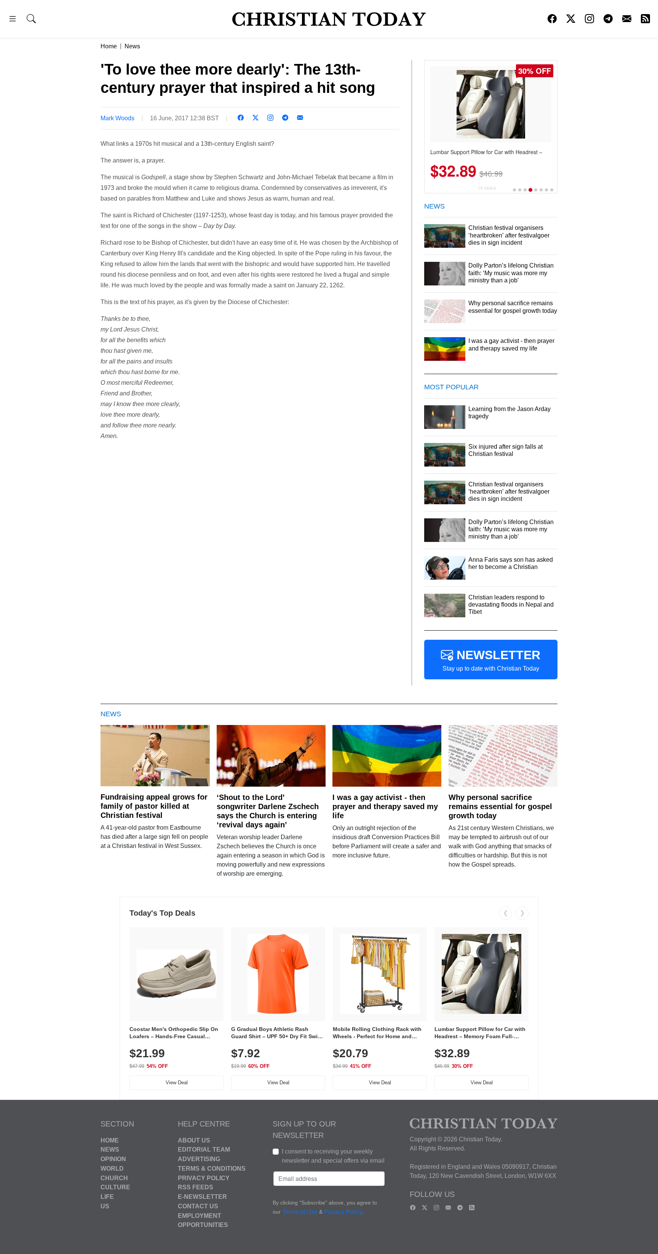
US (105, 1206)
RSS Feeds (195, 1187)
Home (109, 46)
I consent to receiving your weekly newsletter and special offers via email (333, 1156)
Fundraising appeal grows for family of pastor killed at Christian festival (154, 806)
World (112, 1168)
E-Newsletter (202, 1196)
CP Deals (487, 188)
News (132, 46)
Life (107, 1196)
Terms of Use (300, 1212)
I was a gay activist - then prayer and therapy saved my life (385, 806)
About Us (194, 1140)
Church (114, 1177)
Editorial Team (204, 1149)
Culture (115, 1187)
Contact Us (198, 1206)
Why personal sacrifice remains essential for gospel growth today (500, 806)
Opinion (113, 1159)
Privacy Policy (204, 1177)
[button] (12, 20)
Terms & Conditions (212, 1168)
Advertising (199, 1159)
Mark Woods (117, 118)
